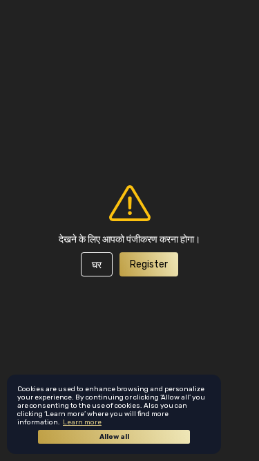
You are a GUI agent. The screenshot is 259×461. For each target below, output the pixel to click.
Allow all (114, 437)
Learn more (82, 422)
